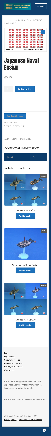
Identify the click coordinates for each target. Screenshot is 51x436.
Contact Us (9, 370)
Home (9, 20)
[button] (43, 32)
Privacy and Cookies (13, 366)
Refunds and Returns (13, 363)
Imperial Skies (19, 20)
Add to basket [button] (25, 216)
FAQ (6, 353)
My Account (9, 356)
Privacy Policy (10, 419)
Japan (16, 126)
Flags (29, 20)
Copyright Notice (12, 359)
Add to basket (25, 89)
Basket (39, 429)
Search (25, 431)
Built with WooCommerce (30, 419)
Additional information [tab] (18, 139)
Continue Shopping (15, 116)
